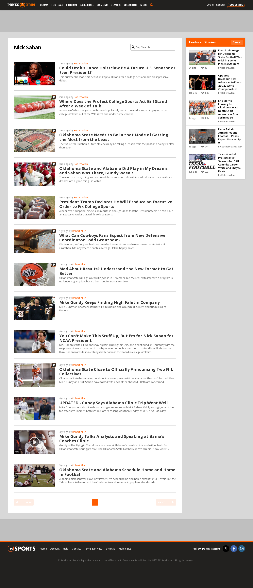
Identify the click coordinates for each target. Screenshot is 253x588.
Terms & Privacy (93, 548)
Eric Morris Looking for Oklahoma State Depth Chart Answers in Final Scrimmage (228, 109)
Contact (76, 548)
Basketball (87, 5)
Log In (210, 4)
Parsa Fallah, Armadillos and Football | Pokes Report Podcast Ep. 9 (230, 135)
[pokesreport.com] (21, 5)
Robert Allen (81, 63)
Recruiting (130, 5)
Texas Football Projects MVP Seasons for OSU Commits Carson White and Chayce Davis (229, 163)
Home (43, 548)
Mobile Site (125, 548)
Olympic (116, 5)
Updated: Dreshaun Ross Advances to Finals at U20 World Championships (230, 82)
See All (237, 42)
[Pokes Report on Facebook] (233, 548)
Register (220, 4)
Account (54, 548)
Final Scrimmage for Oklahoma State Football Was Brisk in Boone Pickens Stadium (230, 57)
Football (57, 5)
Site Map (110, 548)
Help (65, 548)
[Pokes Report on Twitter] (226, 548)
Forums (43, 5)
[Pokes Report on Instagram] (241, 548)
